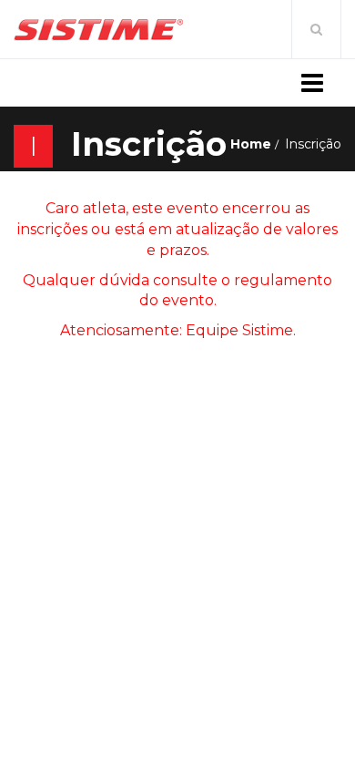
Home (250, 144)
